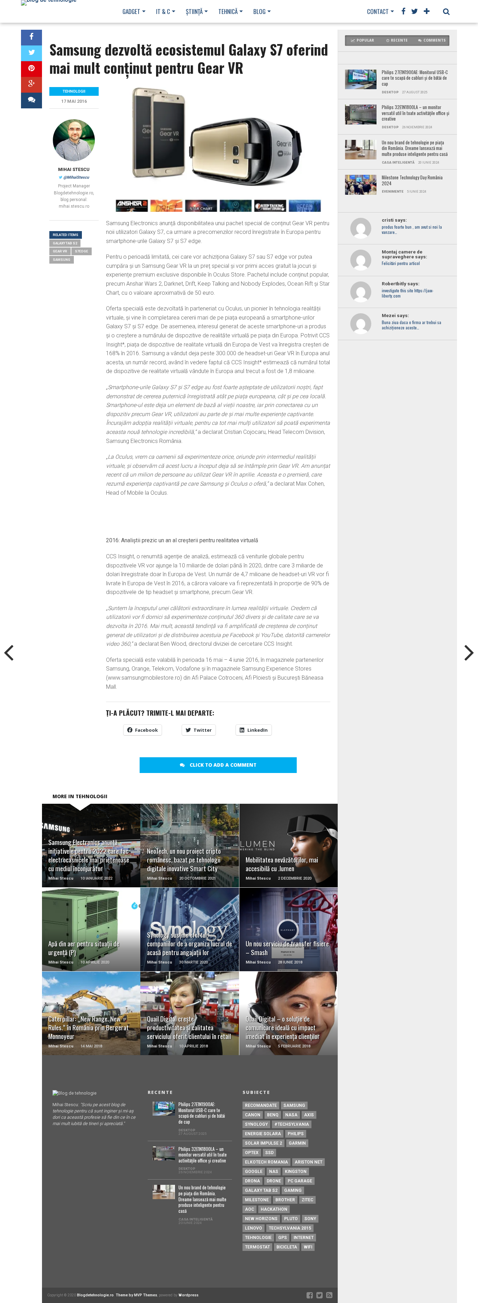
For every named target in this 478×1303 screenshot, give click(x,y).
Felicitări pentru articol (401, 263)
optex (252, 1152)
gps (282, 1237)
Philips (296, 1133)
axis (309, 1114)
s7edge (81, 251)
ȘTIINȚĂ (194, 11)
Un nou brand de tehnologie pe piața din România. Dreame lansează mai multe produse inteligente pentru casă (415, 148)
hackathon (274, 1209)
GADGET (131, 11)
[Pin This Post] (31, 69)
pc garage (300, 1181)
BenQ (273, 1114)
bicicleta (286, 1247)
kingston (296, 1171)
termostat (257, 1247)
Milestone (257, 1199)
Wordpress (188, 1295)
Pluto (291, 1218)
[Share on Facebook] (31, 37)
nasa (291, 1114)
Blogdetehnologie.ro (95, 1295)
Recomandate (261, 1105)
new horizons (261, 1218)
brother (285, 1199)
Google (253, 1171)
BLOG (259, 11)
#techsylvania (291, 1124)
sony (310, 1218)
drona (252, 1181)
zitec (307, 1199)
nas (273, 1171)
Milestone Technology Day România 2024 (412, 180)
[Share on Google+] (31, 85)
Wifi (308, 1247)
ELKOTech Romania (266, 1162)
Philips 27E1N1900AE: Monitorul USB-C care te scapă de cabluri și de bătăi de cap (415, 78)
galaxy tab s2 (65, 243)
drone (274, 1181)
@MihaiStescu (76, 177)
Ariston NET (308, 1162)
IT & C (163, 11)
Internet (304, 1237)
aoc (249, 1209)
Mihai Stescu (74, 169)
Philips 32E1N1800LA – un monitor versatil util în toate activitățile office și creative (415, 113)
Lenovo (253, 1228)
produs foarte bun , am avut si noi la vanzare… (412, 229)
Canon (252, 1114)
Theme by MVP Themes (136, 1295)
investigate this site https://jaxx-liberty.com (407, 293)
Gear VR (60, 251)
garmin (297, 1143)
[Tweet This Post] (31, 53)
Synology (256, 1124)
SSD (269, 1152)
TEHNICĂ (228, 11)
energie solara (263, 1133)
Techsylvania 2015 (290, 1228)
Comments (434, 40)
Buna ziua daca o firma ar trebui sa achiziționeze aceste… (411, 325)
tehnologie (258, 1237)
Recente (399, 40)
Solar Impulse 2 (263, 1143)
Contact (378, 11)
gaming (293, 1190)
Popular (365, 40)
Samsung (61, 260)
